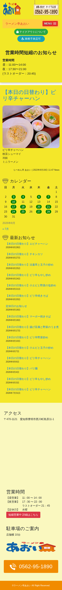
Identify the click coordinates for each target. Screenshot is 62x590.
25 (22, 211)
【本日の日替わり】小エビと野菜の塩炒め (31, 285)
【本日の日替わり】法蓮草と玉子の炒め (29, 264)
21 (48, 206)
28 (48, 211)
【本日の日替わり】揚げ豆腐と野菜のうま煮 (32, 327)
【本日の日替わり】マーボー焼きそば (28, 316)
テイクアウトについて (32, 31)
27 (38, 211)
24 (13, 211)
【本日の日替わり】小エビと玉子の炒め (29, 347)
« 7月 (5, 229)
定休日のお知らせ (16, 306)
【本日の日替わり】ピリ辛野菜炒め (27, 337)
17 (13, 206)
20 (38, 206)
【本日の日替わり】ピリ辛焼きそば (27, 295)
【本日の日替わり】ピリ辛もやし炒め (28, 275)
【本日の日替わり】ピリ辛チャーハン (28, 358)
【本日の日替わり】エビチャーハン (27, 243)
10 (13, 201)
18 (22, 206)
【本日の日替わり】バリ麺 (22, 368)
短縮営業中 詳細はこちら (23, 514)
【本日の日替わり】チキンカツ (24, 254)
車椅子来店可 (32, 38)
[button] (50, 23)
